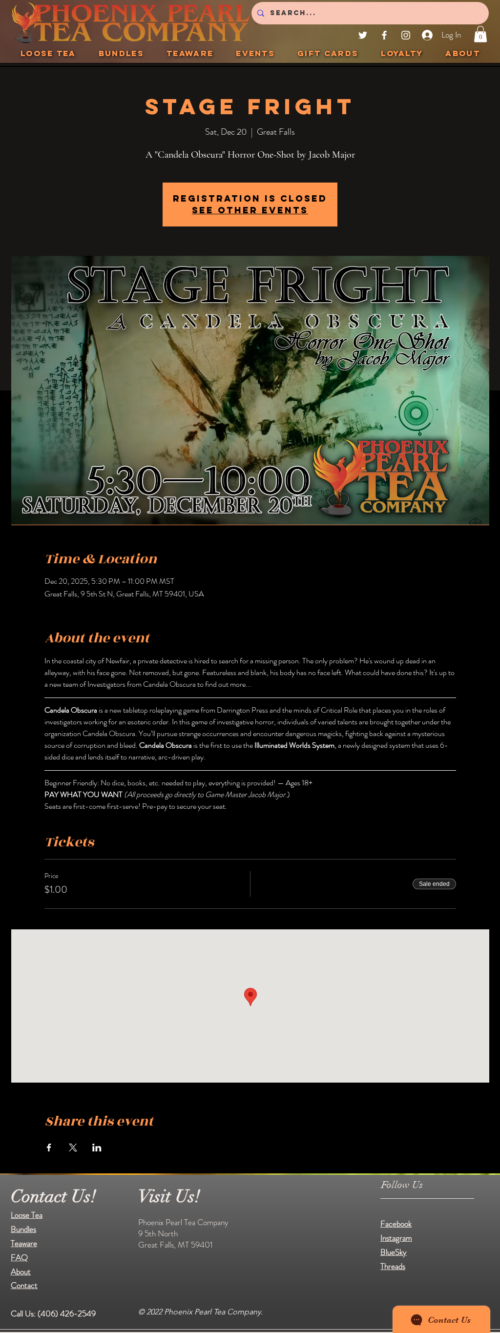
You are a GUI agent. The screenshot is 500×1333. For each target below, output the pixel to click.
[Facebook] (384, 35)
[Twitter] (363, 35)
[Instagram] (406, 35)
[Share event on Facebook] (49, 1147)
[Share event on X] (73, 1147)
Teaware (24, 1243)
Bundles (23, 1229)
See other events (250, 210)
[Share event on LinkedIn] (97, 1147)
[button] (480, 34)
